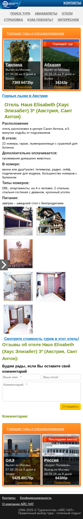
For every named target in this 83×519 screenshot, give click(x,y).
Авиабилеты (46, 13)
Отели (67, 13)
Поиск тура (20, 13)
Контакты (72, 3)
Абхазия (52, 65)
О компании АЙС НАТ (18, 504)
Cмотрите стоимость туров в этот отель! (41, 339)
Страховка (13, 19)
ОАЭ (10, 460)
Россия (51, 460)
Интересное (68, 19)
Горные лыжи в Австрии (25, 96)
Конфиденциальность (36, 498)
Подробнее (23, 482)
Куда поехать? (40, 19)
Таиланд (14, 65)
